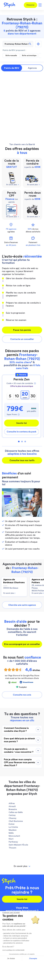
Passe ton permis (22, 330)
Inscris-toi (21, 423)
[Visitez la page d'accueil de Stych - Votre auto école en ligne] (8, 5)
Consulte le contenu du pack (21, 432)
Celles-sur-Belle (16, 812)
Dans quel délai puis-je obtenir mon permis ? (19, 740)
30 (33, 396)
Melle (11, 833)
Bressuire (13, 809)
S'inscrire (30, 5)
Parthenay (13, 842)
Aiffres (12, 803)
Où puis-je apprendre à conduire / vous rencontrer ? (18, 750)
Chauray (12, 818)
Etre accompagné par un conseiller (22, 644)
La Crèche (13, 827)
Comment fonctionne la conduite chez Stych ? (16, 729)
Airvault (12, 806)
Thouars (12, 848)
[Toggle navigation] (39, 5)
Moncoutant (14, 836)
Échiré (11, 824)
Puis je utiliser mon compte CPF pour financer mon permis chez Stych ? (19, 762)
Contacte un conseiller (22, 339)
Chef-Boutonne (16, 821)
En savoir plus (9, 593)
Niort (11, 839)
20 (25, 395)
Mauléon (12, 830)
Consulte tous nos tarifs (22, 460)
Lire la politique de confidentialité (13, 950)
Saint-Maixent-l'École (18, 845)
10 (17, 396)
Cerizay (12, 815)
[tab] (22, 866)
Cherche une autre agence (22, 605)
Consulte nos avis (22, 695)
